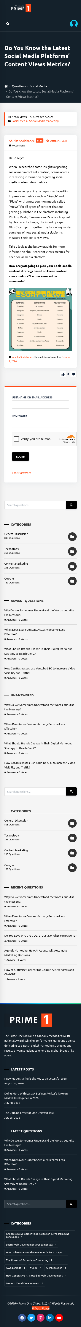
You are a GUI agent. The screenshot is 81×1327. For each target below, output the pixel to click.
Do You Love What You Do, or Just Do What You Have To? (40, 935)
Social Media (38, 86)
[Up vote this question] (63, 374)
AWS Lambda (15, 1267)
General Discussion (16, 534)
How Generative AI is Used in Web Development (36, 1275)
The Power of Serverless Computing (29, 1260)
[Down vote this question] (73, 374)
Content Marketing (16, 563)
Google (9, 578)
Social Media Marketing (44, 121)
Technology (11, 549)
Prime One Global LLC (32, 1303)
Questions (19, 86)
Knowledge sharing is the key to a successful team (35, 1078)
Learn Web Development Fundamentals (31, 1244)
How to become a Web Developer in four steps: (36, 1252)
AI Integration (56, 1267)
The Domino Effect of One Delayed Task (29, 1112)
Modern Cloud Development (24, 1283)
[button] (72, 23)
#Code (35, 1267)
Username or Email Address (32, 397)
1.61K (40, 140)
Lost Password (21, 472)
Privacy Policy (40, 1308)
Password (19, 415)
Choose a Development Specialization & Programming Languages (37, 1235)
